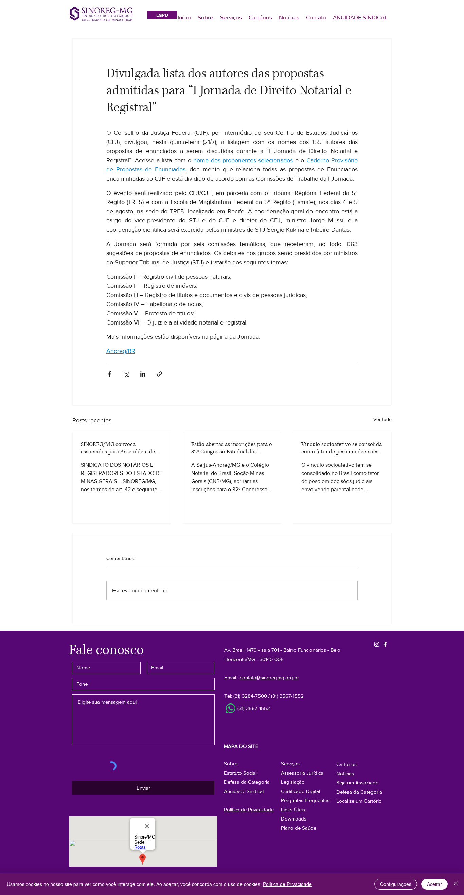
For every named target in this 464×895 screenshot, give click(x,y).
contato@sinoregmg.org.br (269, 677)
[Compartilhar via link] (159, 374)
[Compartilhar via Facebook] (109, 374)
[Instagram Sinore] (376, 644)
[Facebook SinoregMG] (385, 644)
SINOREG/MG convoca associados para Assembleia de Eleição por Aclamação (118, 448)
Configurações (395, 884)
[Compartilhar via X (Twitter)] (126, 374)
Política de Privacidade (287, 884)
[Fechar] (456, 884)
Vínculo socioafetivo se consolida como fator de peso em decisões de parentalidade (341, 448)
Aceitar (434, 884)
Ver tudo (382, 419)
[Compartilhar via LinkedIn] (143, 374)
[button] (359, 792)
